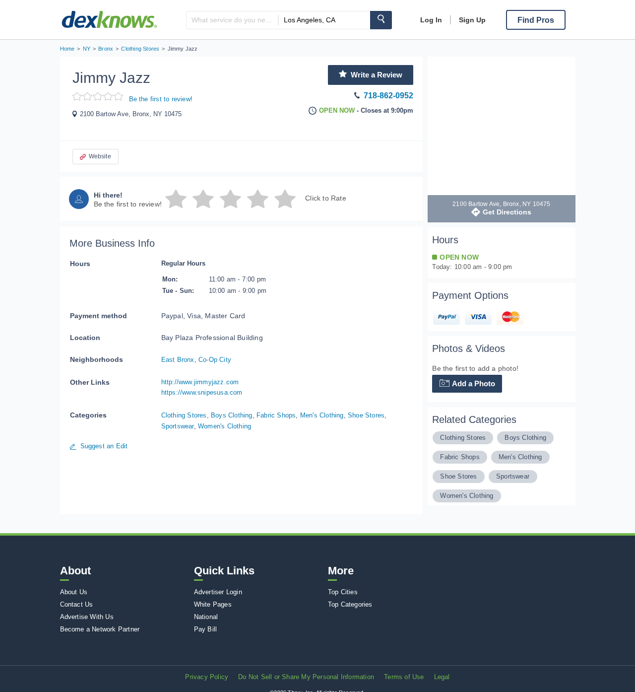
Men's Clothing (322, 415)
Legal (442, 677)
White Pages (213, 604)
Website (100, 156)
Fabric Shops (276, 415)
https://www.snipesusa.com (202, 392)
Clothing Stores (184, 415)
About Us (74, 592)
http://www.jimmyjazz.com (200, 382)
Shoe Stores (366, 415)
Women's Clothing (224, 426)
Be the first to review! (161, 99)
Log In (431, 20)
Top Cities (343, 592)
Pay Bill (205, 629)
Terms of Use (404, 677)
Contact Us (76, 604)
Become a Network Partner (100, 629)
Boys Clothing (232, 415)
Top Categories (350, 604)
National (206, 617)
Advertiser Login (218, 592)
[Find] (381, 20)
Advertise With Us (87, 617)
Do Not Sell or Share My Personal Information (306, 677)
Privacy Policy (206, 677)
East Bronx (177, 359)
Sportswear (177, 426)
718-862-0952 (388, 95)
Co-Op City (214, 359)
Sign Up (472, 20)
